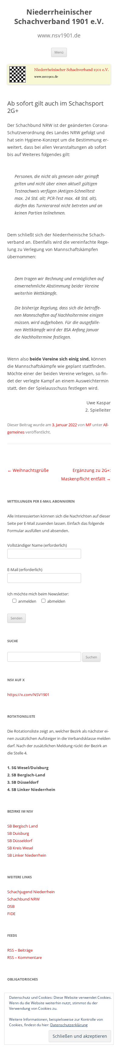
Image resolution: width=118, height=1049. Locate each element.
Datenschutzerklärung (69, 1024)
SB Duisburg (18, 833)
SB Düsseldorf (19, 840)
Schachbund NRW (23, 899)
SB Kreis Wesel (20, 848)
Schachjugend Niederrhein (31, 891)
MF (88, 424)
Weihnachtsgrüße (28, 470)
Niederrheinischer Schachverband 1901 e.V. (59, 16)
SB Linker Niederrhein (26, 855)
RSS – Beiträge (20, 950)
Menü (59, 52)
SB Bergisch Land (22, 826)
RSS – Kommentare (24, 957)
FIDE (11, 913)
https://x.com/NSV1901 (28, 694)
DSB (11, 906)
